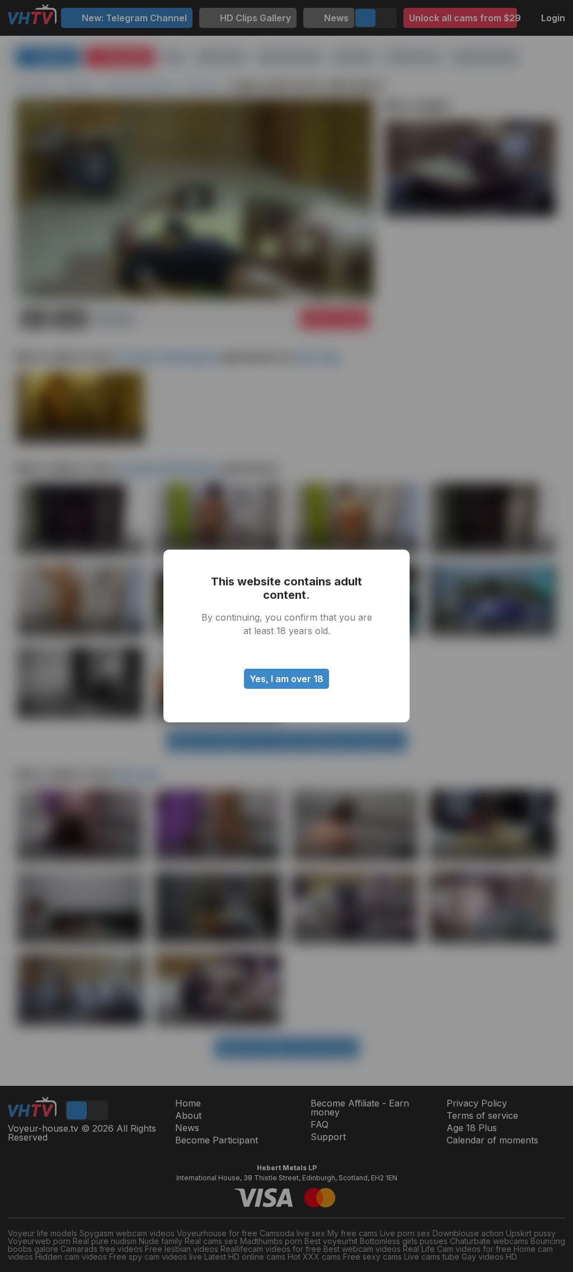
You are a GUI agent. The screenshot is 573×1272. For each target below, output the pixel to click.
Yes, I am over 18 (286, 678)
